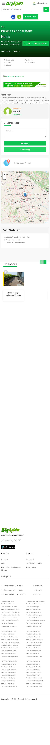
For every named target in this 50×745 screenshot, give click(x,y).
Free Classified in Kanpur (33, 648)
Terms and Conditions (34, 563)
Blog (3, 563)
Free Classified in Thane (33, 675)
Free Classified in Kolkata (33, 650)
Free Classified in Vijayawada (34, 681)
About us (4, 559)
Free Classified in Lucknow (34, 656)
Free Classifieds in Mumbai (9, 664)
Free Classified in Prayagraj (9, 686)
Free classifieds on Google (8, 626)
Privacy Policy (31, 567)
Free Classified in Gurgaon (9, 650)
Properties (39, 585)
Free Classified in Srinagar (33, 672)
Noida (6, 44)
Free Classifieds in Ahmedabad (35, 601)
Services (22, 594)
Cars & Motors (8, 594)
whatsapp (25, 150)
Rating (30, 60)
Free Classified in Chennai (8, 631)
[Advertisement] (25, 415)
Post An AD (32, 17)
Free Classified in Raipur (33, 661)
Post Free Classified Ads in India (10, 612)
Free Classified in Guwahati (9, 648)
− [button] (4, 177)
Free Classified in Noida (8, 678)
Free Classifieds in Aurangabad (35, 604)
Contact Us (30, 559)
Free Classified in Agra (32, 607)
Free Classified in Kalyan (33, 645)
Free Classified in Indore (33, 631)
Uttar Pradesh (14, 44)
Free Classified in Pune (7, 683)
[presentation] (41, 262)
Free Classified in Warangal (34, 686)
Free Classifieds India (7, 601)
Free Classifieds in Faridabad (9, 639)
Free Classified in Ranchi (33, 667)
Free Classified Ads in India (9, 607)
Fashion (37, 594)
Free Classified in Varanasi (34, 678)
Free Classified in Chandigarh (34, 623)
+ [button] (4, 174)
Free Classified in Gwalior (8, 653)
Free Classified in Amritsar (34, 612)
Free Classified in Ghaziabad (9, 645)
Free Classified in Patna (8, 681)
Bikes (21, 585)
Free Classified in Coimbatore (34, 626)
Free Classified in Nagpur (8, 672)
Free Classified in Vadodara (34, 683)
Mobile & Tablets (9, 585)
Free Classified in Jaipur (33, 637)
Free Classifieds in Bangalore (34, 615)
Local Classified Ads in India (9, 618)
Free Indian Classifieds (7, 623)
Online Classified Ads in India (9, 620)
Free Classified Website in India (10, 609)
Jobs (21, 590)
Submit (26, 143)
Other (3, 27)
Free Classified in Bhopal (33, 618)
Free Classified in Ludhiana (9, 661)
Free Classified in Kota (32, 653)
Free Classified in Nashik (8, 675)
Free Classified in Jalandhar (34, 639)
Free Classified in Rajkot (33, 664)
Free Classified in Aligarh (33, 609)
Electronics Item (9, 590)
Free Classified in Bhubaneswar (35, 620)
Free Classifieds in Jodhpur (34, 642)
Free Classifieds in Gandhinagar (10, 642)
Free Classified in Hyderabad (9, 656)
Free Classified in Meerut (8, 667)
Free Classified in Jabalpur (34, 634)
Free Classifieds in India (8, 604)
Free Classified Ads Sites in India (10, 615)
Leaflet (46, 222)
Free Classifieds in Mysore (8, 669)
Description (10, 60)
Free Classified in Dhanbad (9, 637)
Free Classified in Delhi (7, 634)
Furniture (38, 590)
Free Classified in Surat (33, 669)
